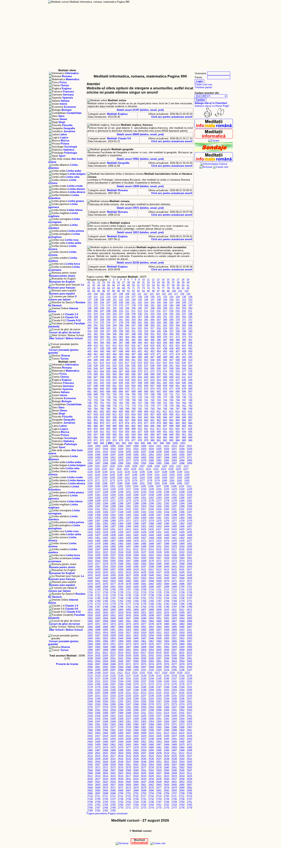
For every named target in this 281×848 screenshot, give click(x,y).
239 (89, 317)
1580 (120, 563)
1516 (166, 549)
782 (190, 405)
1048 (120, 454)
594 (184, 374)
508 (177, 360)
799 (190, 408)
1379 (189, 520)
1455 (128, 538)
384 (146, 339)
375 (89, 339)
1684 (166, 583)
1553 (128, 558)
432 (127, 348)
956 (108, 437)
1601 (174, 566)
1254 (90, 497)
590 (159, 374)
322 (184, 328)
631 (95, 383)
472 (165, 354)
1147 (127, 474)
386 (159, 339)
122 (102, 296)
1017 (97, 449)
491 (177, 357)
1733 (113, 595)
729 (177, 397)
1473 (158, 540)
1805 (128, 609)
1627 (158, 572)
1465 (97, 540)
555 (152, 368)
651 (114, 385)
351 (152, 334)
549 (114, 368)
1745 (97, 598)
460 (89, 354)
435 (146, 348)
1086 (90, 463)
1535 (97, 555)
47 (118, 285)
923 (114, 431)
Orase (176, 9)
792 (146, 408)
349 (140, 334)
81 (183, 288)
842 (140, 417)
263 (133, 319)
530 (102, 365)
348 (133, 334)
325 (95, 331)
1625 (143, 572)
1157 (97, 477)
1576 (90, 563)
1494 (105, 546)
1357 (128, 517)
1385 (128, 523)
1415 (143, 529)
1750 (135, 598)
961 (140, 437)
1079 (143, 460)
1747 (113, 598)
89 (118, 291)
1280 (181, 500)
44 (104, 285)
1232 (135, 492)
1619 (97, 572)
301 (159, 325)
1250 (166, 494)
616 (108, 380)
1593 (113, 566)
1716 (90, 592)
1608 (120, 569)
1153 (172, 474)
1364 (181, 517)
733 (95, 400)
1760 (105, 601)
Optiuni (188, 9)
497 (108, 360)
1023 (143, 449)
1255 (97, 497)
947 (159, 434)
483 (127, 357)
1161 (127, 477)
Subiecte (201, 9)
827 (152, 414)
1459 (158, 538)
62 (89, 288)
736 (114, 400)
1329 (128, 512)
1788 (105, 606)
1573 (174, 560)
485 (140, 357)
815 (184, 411)
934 (184, 431)
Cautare (147, 9)
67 (113, 288)
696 (184, 391)
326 (102, 331)
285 (165, 322)
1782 (166, 604)
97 (158, 291)
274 (95, 322)
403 (159, 342)
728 (171, 397)
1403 (158, 526)
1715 (189, 589)
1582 (135, 563)
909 (133, 428)
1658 (181, 578)
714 (190, 394)
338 (177, 331)
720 (121, 397)
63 (94, 288)
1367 (97, 520)
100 (174, 291)
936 (89, 434)
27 (123, 282)
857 (127, 420)
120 (89, 296)
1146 (119, 474)
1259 (128, 497)
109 (127, 294)
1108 (149, 466)
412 (108, 345)
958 (121, 437)
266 (152, 319)
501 (133, 360)
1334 (166, 512)
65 (104, 288)
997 (155, 443)
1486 (151, 543)
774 (140, 405)
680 (190, 388)
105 (102, 294)
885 (89, 426)
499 (121, 360)
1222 (166, 489)
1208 (166, 486)
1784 (181, 604)
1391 (174, 523)
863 (165, 420)
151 (177, 299)
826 (146, 414)
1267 (189, 497)
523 (165, 362)
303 (171, 325)
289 (190, 322)
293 (108, 325)
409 (89, 345)
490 (171, 357)
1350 (181, 515)
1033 (113, 451)
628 (184, 380)
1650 (120, 578)
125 (121, 296)
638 (140, 383)
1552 (120, 558)
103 (89, 294)
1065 (143, 457)
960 (133, 437)
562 (89, 371)
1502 (166, 546)
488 (159, 357)
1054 (166, 454)
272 (190, 319)
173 (102, 305)
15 (168, 279)
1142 (90, 474)
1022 (135, 449)
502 (140, 360)
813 (171, 411)
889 (114, 426)
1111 (171, 466)
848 (177, 417)
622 (146, 380)
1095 (158, 463)
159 (121, 302)
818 (95, 414)
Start (54, 9)
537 (146, 365)
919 (89, 431)
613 (89, 380)
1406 (181, 526)
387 (165, 339)
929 (152, 431)
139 (102, 299)
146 (146, 299)
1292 (166, 503)
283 (152, 322)
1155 (187, 474)
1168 (179, 477)
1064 (135, 457)
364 (127, 337)
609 (171, 377)
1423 (97, 532)
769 (108, 405)
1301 (128, 506)
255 (190, 317)
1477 (189, 540)
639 (146, 383)
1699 (174, 586)
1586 (166, 563)
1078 (135, 460)
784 (95, 408)
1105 (127, 466)
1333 (158, 512)
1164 (149, 477)
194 (127, 308)
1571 (158, 560)
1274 (135, 500)
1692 (120, 586)
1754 (166, 598)
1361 (158, 517)
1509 (113, 549)
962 (146, 437)
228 (127, 314)
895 (152, 426)
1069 (174, 457)
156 (102, 302)
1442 (135, 535)
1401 (143, 526)
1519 (189, 549)
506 (165, 360)
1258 (120, 497)
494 (89, 360)
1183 (187, 480)
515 (114, 362)
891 (127, 426)
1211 (189, 486)
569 (133, 371)
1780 (151, 604)
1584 (151, 563)
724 (146, 397)
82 (188, 288)
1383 (113, 523)
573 (159, 371)
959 (127, 437)
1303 (143, 506)
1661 (97, 581)
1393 (189, 523)
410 (95, 345)
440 (177, 348)
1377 (174, 520)
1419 (174, 529)
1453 (113, 538)
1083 (174, 460)
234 (165, 314)
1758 (90, 601)
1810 (166, 609)
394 (102, 342)
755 (127, 403)
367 (146, 337)
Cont (181, 5)
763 (177, 403)
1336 (181, 512)
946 (152, 434)
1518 (181, 549)
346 (121, 334)
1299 (113, 506)
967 (177, 437)
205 (89, 311)
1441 (128, 535)
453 (152, 351)
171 (89, 305)
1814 (90, 612)
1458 (151, 538)
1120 (133, 469)
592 (171, 374)
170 (190, 302)
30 (138, 282)
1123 (156, 469)
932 (171, 431)
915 (171, 428)
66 (108, 288)
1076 (120, 460)
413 (114, 345)
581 (102, 374)
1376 (166, 520)
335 (159, 331)
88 (113, 291)
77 (163, 288)
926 (133, 431)
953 (89, 437)
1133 (127, 471)
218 (171, 311)
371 (171, 337)
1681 (143, 583)
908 (127, 428)
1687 (189, 583)
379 (114, 339)
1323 (189, 509)
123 (108, 296)
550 (121, 368)
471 (159, 354)
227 (121, 314)
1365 (189, 517)
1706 (120, 589)
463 (108, 354)
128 (140, 296)
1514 (151, 549)
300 (152, 325)
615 (102, 380)
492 (184, 357)
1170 (90, 480)
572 (152, 371)
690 (146, 391)
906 (114, 428)
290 (89, 325)
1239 (189, 492)
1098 (181, 463)
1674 (90, 583)
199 (159, 308)
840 (127, 417)
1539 (128, 555)
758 (146, 403)
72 (138, 288)
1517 (174, 549)
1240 (90, 494)
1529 (158, 552)
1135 (142, 471)
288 (184, 322)
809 (146, 411)
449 (127, 351)
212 (133, 311)
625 (165, 380)
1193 (157, 483)
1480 (105, 543)
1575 (189, 560)
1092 (135, 463)
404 (165, 342)
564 (102, 371)
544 (190, 365)
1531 (174, 552)
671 (133, 388)
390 (184, 339)
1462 (181, 538)
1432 (166, 532)
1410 (105, 529)
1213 (97, 489)
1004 (105, 446)
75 (153, 288)
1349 (174, 515)
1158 (105, 477)
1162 (134, 477)
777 (159, 405)
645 (184, 383)
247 (140, 317)
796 (171, 408)
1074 (105, 460)
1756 (181, 598)
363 (121, 337)
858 (133, 420)
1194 (164, 483)
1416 (151, 529)
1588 (181, 563)
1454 (120, 538)
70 (128, 288)
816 (190, 411)
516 (120, 362)
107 (114, 294)
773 (133, 405)
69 (123, 288)
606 (152, 377)
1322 (181, 509)
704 (127, 394)
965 (165, 437)
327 (108, 331)
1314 (120, 509)
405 (171, 342)
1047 (113, 454)
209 (114, 311)
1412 (120, 529)
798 (184, 408)
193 (121, 308)
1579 (113, 563)
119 (188, 294)
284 (159, 322)
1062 (120, 457)
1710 (151, 589)
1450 (90, 538)
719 (114, 397)
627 (177, 380)
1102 (105, 466)
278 (121, 322)
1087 (97, 463)
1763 (128, 601)
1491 (189, 543)
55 (158, 285)
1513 (143, 549)
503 (146, 360)
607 (159, 377)
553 (140, 368)
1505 (189, 546)
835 (95, 417)
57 (168, 285)
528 (89, 365)
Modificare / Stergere (87, 9)
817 (89, 414)
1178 (149, 480)
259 (108, 319)
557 (165, 368)
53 (148, 285)
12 (153, 279)
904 (102, 428)
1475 (174, 540)
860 (146, 420)
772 (127, 405)
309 (102, 328)
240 (95, 317)
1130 (105, 471)
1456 (135, 538)
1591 (97, 566)
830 (171, 414)
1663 (113, 581)
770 (114, 405)
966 (171, 437)
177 (127, 305)
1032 (105, 451)
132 (165, 296)
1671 (174, 581)
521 (152, 362)
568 (127, 371)
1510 (120, 549)
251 (165, 317)
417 (139, 345)
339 (184, 331)
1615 (174, 569)
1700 (181, 586)
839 (121, 417)
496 (102, 360)
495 (95, 360)
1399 (128, 526)
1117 (111, 469)
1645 (189, 575)
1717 (97, 592)
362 (114, 337)
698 (89, 394)
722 (133, 397)
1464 (90, 540)
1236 (166, 492)
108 (121, 294)
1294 (181, 503)
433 (133, 348)
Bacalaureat (130, 5)
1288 (135, 503)
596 (89, 377)
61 (188, 285)
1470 (135, 540)
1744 (90, 598)
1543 (158, 555)
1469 (128, 540)
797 (177, 408)
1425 (113, 532)
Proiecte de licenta (67, 664)
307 (89, 328)
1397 (113, 526)
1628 (166, 572)
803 (108, 411)
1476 (181, 540)
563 (95, 371)
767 (95, 405)
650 (108, 385)
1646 (90, 578)
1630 (181, 572)
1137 (157, 471)
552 (133, 368)
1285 (113, 503)
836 (102, 417)
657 (152, 385)
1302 (135, 506)
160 (127, 302)
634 (114, 383)
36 (168, 282)
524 (171, 362)
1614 (166, 569)
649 (102, 385)
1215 (113, 489)
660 (171, 385)
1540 (135, 555)
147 (152, 299)
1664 (120, 581)
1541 (143, 555)
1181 (172, 480)
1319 (158, 509)
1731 (97, 595)
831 (177, 414)
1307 (174, 506)
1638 (135, 575)
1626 (151, 572)
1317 (143, 509)
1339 (97, 515)
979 (146, 440)
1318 (151, 509)
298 (140, 325)
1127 (185, 469)
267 (159, 319)
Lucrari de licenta (89, 5)
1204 (135, 486)
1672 (181, 581)
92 (133, 291)
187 (190, 305)
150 (171, 299)
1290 (151, 503)
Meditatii (55, 5)
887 (102, 426)
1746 (105, 598)
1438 (105, 535)
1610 (135, 569)
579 (89, 374)
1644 (181, 575)
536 (140, 365)
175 (114, 305)
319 (165, 328)
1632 (90, 575)
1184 (90, 483)
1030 (90, 451)
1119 (126, 469)
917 (184, 428)
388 (171, 339)
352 (159, 334)
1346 (151, 515)
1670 (166, 581)
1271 (113, 500)
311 (114, 328)
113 (151, 294)
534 (127, 365)
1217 (128, 489)
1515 (158, 549)
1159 (112, 477)
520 (146, 362)
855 (114, 420)
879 (159, 423)
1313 (112, 509)
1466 (105, 540)
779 (171, 405)
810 (152, 411)
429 (108, 348)
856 (121, 420)
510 (190, 360)
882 (177, 423)
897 (165, 426)
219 (177, 311)
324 (89, 331)
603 (133, 377)
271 (184, 319)
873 (121, 423)
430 (114, 348)
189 (95, 308)
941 (121, 434)
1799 (189, 606)
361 (108, 337)
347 (127, 334)
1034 (120, 451)
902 (89, 428)
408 (190, 342)
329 (121, 331)
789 (127, 408)
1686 (181, 583)
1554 (135, 558)
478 (95, 357)
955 (102, 437)
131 (159, 296)
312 (120, 328)
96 (153, 291)
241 (102, 317)
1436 (90, 535)
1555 (143, 558)
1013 (174, 446)
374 (190, 337)
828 (159, 414)
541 (171, 365)
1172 (105, 480)
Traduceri (112, 5)
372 (177, 337)
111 (139, 294)
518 (133, 362)
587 (140, 374)
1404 (166, 526)
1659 (189, 578)
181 (152, 305)
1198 (90, 486)
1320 (166, 509)
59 (178, 285)
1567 (128, 560)
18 (183, 279)
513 (102, 362)
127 (133, 296)
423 (177, 345)
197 (146, 308)
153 (190, 299)
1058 (90, 457)
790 (133, 408)
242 (108, 317)
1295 (189, 503)
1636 (120, 575)
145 (140, 299)
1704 (105, 589)
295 (121, 325)
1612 (151, 569)
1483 (128, 543)
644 (177, 383)
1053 (158, 454)
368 (152, 337)
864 (171, 420)
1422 (90, 532)
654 (133, 385)
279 (127, 322)
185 (177, 305)
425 (190, 345)
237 (184, 314)
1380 (90, 523)
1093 (143, 463)
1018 (105, 449)
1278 (166, 500)
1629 (174, 572)
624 (159, 380)
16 (173, 279)
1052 (151, 454)
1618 (90, 572)
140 (108, 299)
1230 (120, 492)
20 (89, 282)
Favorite (108, 9)
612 (190, 377)
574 (165, 371)
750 (95, 403)
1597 (143, 566)
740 (140, 400)
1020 (120, 449)
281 (140, 322)
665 (95, 388)
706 (140, 394)
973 (108, 440)
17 (178, 279)
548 (108, 368)
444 (95, 351)
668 (114, 388)
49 (128, 285)
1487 (158, 543)
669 (121, 388)
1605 (97, 569)
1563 (97, 560)
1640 (151, 575)
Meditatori (121, 9)
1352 (90, 517)
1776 (120, 604)
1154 (179, 474)
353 (165, 334)
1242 (105, 494)
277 (114, 322)
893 (140, 426)
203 (184, 308)
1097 (174, 463)
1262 (151, 497)
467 (133, 354)
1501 (158, 546)
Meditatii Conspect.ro (202, 5)
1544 (166, 555)
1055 (174, 454)
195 (133, 308)
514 (108, 362)
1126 (178, 469)
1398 (120, 526)
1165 (157, 477)
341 (89, 334)
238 (190, 314)
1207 (158, 486)
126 (127, 296)
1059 (97, 457)
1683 (158, 583)
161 (133, 302)
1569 (143, 560)
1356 (120, 517)
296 (127, 325)
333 (146, 331)
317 (152, 328)
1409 (97, 529)
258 (102, 319)
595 (190, 374)
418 (146, 345)
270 (177, 319)
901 (190, 426)
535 (133, 365)
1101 (97, 466)
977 (133, 440)
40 (188, 282)
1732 (105, 595)
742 (152, 400)
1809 (158, 609)
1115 (97, 469)
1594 (120, 566)
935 (190, 431)
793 (152, 408)
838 (114, 417)
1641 (158, 575)
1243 (113, 494)
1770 (181, 601)
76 (158, 288)
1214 (105, 489)
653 (127, 385)
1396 (105, 526)
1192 (149, 483)
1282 (90, 503)
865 (177, 420)
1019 (113, 449)
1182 (179, 480)
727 (165, 397)
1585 (158, 563)
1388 (151, 523)
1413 (128, 529)
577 (184, 371)
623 (152, 380)
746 (177, 400)
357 (190, 334)
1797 (174, 606)
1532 (181, 552)
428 (102, 348)
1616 (181, 569)
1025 (158, 449)
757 (140, 403)
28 (128, 282)
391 (190, 339)
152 (184, 299)
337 (171, 331)
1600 (166, 566)
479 (102, 357)
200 (165, 308)
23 (104, 282)
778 (165, 405)
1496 (120, 546)
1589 (189, 563)
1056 (181, 454)
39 (183, 282)
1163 (142, 477)
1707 (128, 589)
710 (165, 394)
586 (133, 374)
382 (133, 339)
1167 (172, 477)
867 (190, 420)
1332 (151, 512)
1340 (105, 515)
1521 (97, 552)
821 (114, 414)
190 (102, 308)
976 (127, 440)
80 (178, 288)
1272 (120, 500)
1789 (113, 606)
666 (102, 388)
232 (152, 314)
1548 (90, 558)
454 (159, 351)
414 (120, 345)
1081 (158, 460)
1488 (166, 543)
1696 (151, 586)
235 (171, 314)
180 (146, 305)
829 (165, 414)
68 (118, 288)
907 (121, 428)
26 (118, 282)
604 (140, 377)
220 (184, 311)
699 (95, 394)
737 (121, 400)
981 (159, 440)
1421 (189, 529)
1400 (135, 526)
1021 (128, 449)
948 (165, 434)
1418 (166, 529)
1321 (174, 509)
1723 (143, 592)
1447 (174, 535)
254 (184, 317)
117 (176, 294)
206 (95, 311)
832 (184, 414)
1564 (105, 560)
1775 (113, 604)
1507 (97, 549)
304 (177, 325)
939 (108, 434)
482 (121, 357)
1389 (158, 523)
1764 (135, 601)
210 (121, 311)
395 (108, 342)
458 (184, 351)
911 (146, 428)
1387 (143, 523)
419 (152, 345)
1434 (181, 532)
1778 (135, 604)
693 (165, 391)
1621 (113, 572)
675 (159, 388)
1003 (97, 446)
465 (121, 354)
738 (127, 400)
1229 (113, 492)
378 (108, 339)
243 (114, 317)
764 (184, 403)
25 (113, 282)
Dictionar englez (153, 5)
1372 (135, 520)
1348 (166, 515)
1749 (128, 598)
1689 (97, 586)
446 (108, 351)
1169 (187, 477)
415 (127, 345)
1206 (150, 486)
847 (171, 417)
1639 (143, 575)
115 (163, 294)
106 (108, 294)
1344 (135, 515)
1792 (135, 606)
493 (190, 357)
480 (108, 357)
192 (114, 308)
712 (177, 394)
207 (102, 311)
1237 (174, 492)
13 (158, 279)
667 (108, 388)
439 (171, 348)
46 (113, 285)
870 (102, 423)
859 (140, 420)
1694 (135, 586)
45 (108, 285)
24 (108, 282)
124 (114, 296)
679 (184, 388)
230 (140, 314)
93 (138, 291)
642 (165, 383)
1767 (158, 601)
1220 (151, 489)
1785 (189, 604)
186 (184, 305)
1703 (97, 589)
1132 (119, 471)
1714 (181, 589)
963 (152, 437)
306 (190, 325)
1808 (151, 609)
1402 (151, 526)
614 (95, 380)
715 (89, 397)
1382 (105, 523)
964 (159, 437)
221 (190, 311)
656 (146, 385)
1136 (149, 471)
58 (173, 285)
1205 (143, 486)
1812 (181, 609)
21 (94, 282)
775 (146, 405)
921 (102, 431)
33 (153, 282)
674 (152, 388)
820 (108, 414)
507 (171, 360)
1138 (164, 471)
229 (133, 314)
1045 (97, 454)
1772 (90, 604)
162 (140, 302)
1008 (135, 446)
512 (95, 362)
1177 (142, 480)
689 (140, 391)
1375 (158, 520)
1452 (105, 538)
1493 (97, 546)
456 (171, 351)
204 (190, 308)
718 (108, 397)
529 (95, 365)
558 (171, 368)
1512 (135, 549)
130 (152, 296)
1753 (158, 598)
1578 (105, 563)
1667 (143, 581)
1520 (90, 552)
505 (159, 360)
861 (152, 420)
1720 (120, 592)
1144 (105, 474)
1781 (158, 604)
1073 (97, 460)
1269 (97, 500)
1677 (113, 583)
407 (184, 342)
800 (89, 411)
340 (190, 331)
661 (177, 385)
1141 (187, 471)
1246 (135, 494)
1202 (120, 486)
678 (177, 388)
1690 (105, 586)
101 (180, 291)
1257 (113, 497)
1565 (113, 560)
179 (140, 305)
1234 (151, 492)
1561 (189, 558)
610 (177, 377)
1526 (135, 552)
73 (143, 288)
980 (152, 440)
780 (177, 405)
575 (171, 371)
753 (114, 403)
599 (108, 377)
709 (159, 394)
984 (177, 440)
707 (146, 394)
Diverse (214, 9)
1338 (90, 515)
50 (133, 285)
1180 (164, 480)
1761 (113, 601)
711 (171, 394)
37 (173, 282)
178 (133, 305)
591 (165, 374)
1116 (104, 469)
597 (95, 377)
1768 (166, 601)
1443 (143, 535)
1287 (128, 503)
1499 (143, 546)
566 (114, 371)
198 (152, 308)
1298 (105, 506)
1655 (158, 578)
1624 (135, 572)
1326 (105, 512)
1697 (158, 586)
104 (95, 294)
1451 (97, 538)
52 (143, 285)
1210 (181, 486)
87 (108, 291)
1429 (143, 532)
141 (114, 299)
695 (177, 391)
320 (171, 328)
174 (108, 305)
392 (89, 342)
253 (177, 317)
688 (133, 391)
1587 (174, 563)
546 (95, 368)
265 (146, 319)
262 (127, 319)
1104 (119, 466)
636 (127, 383)
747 (184, 400)
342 (95, 334)
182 (159, 305)
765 (190, 403)
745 (171, 400)
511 (89, 362)
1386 (135, 523)
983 (171, 440)
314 (133, 328)
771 (121, 405)
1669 (158, 581)
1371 (128, 520)
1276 (151, 500)
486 (146, 357)
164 (152, 302)
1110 (164, 466)
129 (146, 296)
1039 (158, 451)
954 (95, 437)
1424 (105, 532)
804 (114, 411)
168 (177, 302)
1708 (135, 589)
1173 (112, 480)
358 (89, 337)
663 (190, 385)
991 (117, 443)
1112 (178, 466)
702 (114, 394)
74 (148, 288)
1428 (135, 532)
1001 (182, 443)
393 (95, 342)
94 (143, 291)
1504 (181, 546)
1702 (90, 589)
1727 (174, 592)
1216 (120, 489)
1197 (187, 483)
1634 (105, 575)
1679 (128, 583)
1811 (174, 609)
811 (158, 411)
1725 (158, 592)
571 (146, 371)
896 (159, 426)
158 (114, 302)
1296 (90, 506)
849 (184, 417)
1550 (105, 558)
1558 (166, 558)
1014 (181, 446)
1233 (143, 492)
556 (159, 368)
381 (127, 339)
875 (133, 423)
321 (177, 328)
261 (121, 319)
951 (184, 434)
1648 (105, 578)
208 (108, 311)
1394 (90, 526)
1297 (97, 506)
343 (102, 334)
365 (133, 337)
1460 (166, 538)
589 (152, 374)
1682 (151, 583)
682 (95, 391)
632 (102, 383)
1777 (128, 604)
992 (124, 443)
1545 (174, 555)
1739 (158, 595)
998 (162, 443)
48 (123, 285)
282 (146, 322)
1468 (120, 540)
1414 (135, 529)
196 (140, 308)
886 (95, 426)
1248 (151, 494)
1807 (143, 609)
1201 (112, 486)
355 (177, 334)
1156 (90, 477)
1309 (189, 506)
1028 (181, 449)
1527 (143, 552)
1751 (143, 598)
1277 (158, 500)
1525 (128, 552)
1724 (151, 592)
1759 (97, 601)
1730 (90, 595)
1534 (90, 555)
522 (158, 362)
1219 (143, 489)
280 (133, 322)
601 (121, 377)
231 (146, 314)
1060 (105, 457)
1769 (174, 601)
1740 (166, 595)
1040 (166, 451)
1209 (173, 486)
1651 (128, 578)
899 (177, 426)
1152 (164, 474)
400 (140, 342)
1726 (166, 592)
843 (146, 417)
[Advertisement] (140, 40)
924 (121, 431)
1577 (97, 563)
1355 (113, 517)
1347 (158, 515)
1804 (120, 609)
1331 (143, 512)
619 (127, 380)
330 (127, 331)
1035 (128, 451)
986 (190, 440)
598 (102, 377)
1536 (105, 555)
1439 (113, 535)
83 (89, 291)
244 (121, 317)
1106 (134, 466)
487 (152, 357)
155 (95, 302)
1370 (120, 520)
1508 (105, 549)
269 (171, 319)
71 (133, 288)
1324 (90, 512)
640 (152, 383)
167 (171, 302)
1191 (142, 483)
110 (133, 294)
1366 (90, 520)
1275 (143, 500)
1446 (166, 535)
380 (121, 339)
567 (121, 371)
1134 (134, 471)
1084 (181, 460)
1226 (90, 492)
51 (138, 285)
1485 (143, 543)
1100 (90, 466)
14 (163, 279)
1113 (186, 466)
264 (140, 319)
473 (171, 354)
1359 (143, 517)
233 (159, 314)
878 (152, 423)
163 (146, 302)
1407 (189, 526)
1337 (189, 512)
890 (121, 426)
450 (133, 351)
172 (95, 305)
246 (133, 317)
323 (190, 328)
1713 (174, 589)
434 (140, 348)
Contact (226, 5)
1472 (151, 540)
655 (140, 385)
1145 (112, 474)
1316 (135, 509)
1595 (128, 566)
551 (127, 368)
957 (114, 437)
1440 (120, 535)
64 (99, 288)
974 (114, 440)
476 (190, 354)
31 (143, 282)
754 (121, 403)
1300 (120, 506)
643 (171, 383)
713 (184, 394)
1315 (128, 509)
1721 (128, 592)
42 (94, 285)
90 (123, 291)
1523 (113, 552)
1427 (128, 532)
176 (121, 305)
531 (108, 365)
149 (165, 299)
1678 (120, 583)
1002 (90, 446)
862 (159, 420)
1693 (128, 586)
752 (108, 403)
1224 (181, 489)
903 (95, 428)
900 (184, 426)
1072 (90, 460)
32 (148, 282)
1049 (128, 454)
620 (133, 380)
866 (184, 420)
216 (158, 311)
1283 (97, 503)
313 (127, 328)
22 (99, 282)
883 (184, 423)
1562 (90, 560)
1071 (189, 457)
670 (127, 388)
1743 (189, 595)
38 (178, 282)
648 (95, 385)
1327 (113, 512)
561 (190, 368)
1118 (119, 469)
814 (177, 411)
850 (190, 417)
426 (89, 348)
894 (146, 426)
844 (152, 417)
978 (140, 440)
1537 (113, 555)
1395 (97, 526)
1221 (158, 489)
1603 (189, 566)
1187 (112, 483)
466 (127, 354)
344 (108, 334)
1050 (135, 454)
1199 (97, 486)
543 (184, 365)
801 (95, 411)
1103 (112, 466)
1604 (90, 569)
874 (127, 423)
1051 (143, 454)
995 (143, 443)
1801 (97, 609)
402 (152, 342)
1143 (97, 474)
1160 (119, 477)
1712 (166, 589)
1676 (105, 583)
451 (140, 351)
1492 (90, 546)
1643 (174, 575)
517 (127, 362)
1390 (166, 523)
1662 (105, 581)
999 (168, 443)
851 (89, 420)
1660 (90, 581)
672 (140, 388)
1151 (157, 474)
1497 (128, 546)
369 (159, 337)
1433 (174, 532)
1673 (189, 581)
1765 (143, 601)
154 (89, 302)
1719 (113, 592)
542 (177, 365)
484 (133, 357)
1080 (151, 460)
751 (102, 403)
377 (102, 339)
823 (127, 414)
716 (95, 397)
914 (165, 428)
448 (121, 351)
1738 (151, 595)
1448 (181, 535)
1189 (127, 483)
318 (158, 328)
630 (89, 383)
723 (140, 397)
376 (95, 339)
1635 (113, 575)
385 (152, 339)
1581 (128, 563)
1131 (112, 471)
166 (165, 302)
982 (165, 440)
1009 (143, 446)
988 (95, 443)
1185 (97, 483)
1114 (90, 469)
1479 (97, 543)
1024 (151, 449)
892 (133, 426)
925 (127, 431)
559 (177, 368)
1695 (143, 586)
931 (165, 431)
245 (127, 317)
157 (108, 302)
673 (146, 388)
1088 (105, 463)
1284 (105, 503)
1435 (189, 532)
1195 (172, 483)
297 (133, 325)
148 (159, 299)
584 (121, 374)
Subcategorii (161, 9)
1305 (158, 506)
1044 (90, 454)
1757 (189, 598)
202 (177, 308)
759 (152, 403)
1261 (143, 497)
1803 (113, 609)
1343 (128, 515)
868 (89, 423)
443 (89, 351)
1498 (135, 546)
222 (89, 314)
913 (158, 428)
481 (114, 357)
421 (165, 345)
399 (133, 342)
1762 (120, 601)
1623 (128, 572)
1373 (143, 520)
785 (102, 408)
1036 (135, 451)
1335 (174, 512)
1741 (174, 595)
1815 (97, 612)
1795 (158, 606)
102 (186, 291)
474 (177, 354)
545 (89, 368)
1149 (142, 474)
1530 (166, 552)
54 (153, 285)
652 (121, 385)
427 (95, 348)
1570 (151, 560)
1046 (105, 454)
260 (114, 319)
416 (133, 345)
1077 (128, 460)
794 (159, 408)
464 (114, 354)
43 (99, 285)
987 (89, 443)
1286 (120, 503)
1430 (151, 532)
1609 (128, 569)
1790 (120, 606)
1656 (166, 578)
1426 (120, 532)
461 (95, 354)
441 (184, 348)
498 (114, 360)
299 (146, 325)
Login (171, 5)
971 (95, 440)
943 (133, 434)
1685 (174, 583)
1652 (135, 578)
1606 (105, 569)
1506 (90, 549)
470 (152, 354)
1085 (189, 460)
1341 (113, 515)
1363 (174, 517)
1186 (105, 483)
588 (146, 374)
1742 (181, 595)
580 (95, 374)
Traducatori (134, 9)
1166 (164, 477)
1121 (141, 469)
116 (170, 294)
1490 (181, 543)
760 (159, 403)
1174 (119, 480)
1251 (174, 494)
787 (114, 408)
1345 (143, 515)
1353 (97, 517)
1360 (151, 517)
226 (114, 314)
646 (190, 383)
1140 (179, 471)
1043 (189, 451)
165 (159, 302)
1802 (105, 609)
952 (190, 434)
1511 (128, 549)
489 (165, 357)
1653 (143, 578)
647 (89, 385)
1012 (166, 446)
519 (139, 362)
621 (140, 380)
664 (89, 388)
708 (152, 394)
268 (165, 319)
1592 (105, 566)
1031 (97, 451)
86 (104, 291)
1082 (166, 460)
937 (95, 434)
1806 (135, 609)
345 (114, 334)
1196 (179, 483)
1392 (181, 523)
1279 (174, 500)
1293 (174, 503)
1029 (189, 449)
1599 (158, 566)
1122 (148, 469)
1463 (189, 538)
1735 (128, 595)
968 (184, 437)
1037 (143, 451)
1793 (143, 606)
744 (165, 400)
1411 (113, 529)
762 (171, 403)
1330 (135, 512)
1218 (135, 489)
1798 (181, 606)
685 (114, 391)
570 (140, 371)
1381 (97, 523)
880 (165, 423)
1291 (158, 503)
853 (102, 420)
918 (190, 428)
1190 (134, 483)
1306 (166, 506)
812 (165, 411)
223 (95, 314)
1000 (175, 443)
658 (159, 385)
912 (152, 428)
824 (133, 414)
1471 (143, 540)
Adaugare (66, 9)
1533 (189, 552)
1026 (166, 449)
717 (102, 397)
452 (146, 351)
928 (146, 431)
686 (121, 391)
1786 (90, 606)
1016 (90, 449)
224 (102, 314)
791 (140, 408)
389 (177, 339)
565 (108, 371)
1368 (105, 520)
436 (152, 348)
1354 (105, 517)
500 (127, 360)
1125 (170, 469)
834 (89, 417)
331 (133, 331)
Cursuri (68, 5)
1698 (166, 586)
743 (159, 400)
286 (171, 322)
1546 (181, 555)
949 (171, 434)
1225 (189, 489)
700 (102, 394)
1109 (157, 466)
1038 (151, 451)
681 (89, 391)
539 (159, 365)
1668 (151, 581)
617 (114, 380)
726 (159, 397)
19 (188, 279)
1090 (120, 463)
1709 (143, 589)
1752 (151, 598)
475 (184, 354)
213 (139, 311)
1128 (90, 471)
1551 (113, 558)
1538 (120, 555)
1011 (158, 446)
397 (121, 342)
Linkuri (227, 9)
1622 (120, 572)
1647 (97, 578)
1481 (113, 543)
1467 (113, 540)
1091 (128, 463)
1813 (189, 609)
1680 (135, 583)
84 (94, 291)
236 (177, 314)
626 (171, 380)
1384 (120, 523)
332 (140, 331)
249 (152, 317)
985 (184, 440)
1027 (174, 449)
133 (171, 296)
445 (102, 351)
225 (108, 314)
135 (184, 296)
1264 (166, 497)
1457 (143, 538)
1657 (174, 578)
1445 (158, 535)
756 (133, 403)
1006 (120, 446)
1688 (90, 586)
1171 (97, 480)
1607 (113, 569)
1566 (120, 560)
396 (114, 342)
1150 (149, 474)
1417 (158, 529)
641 (159, 383)
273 (89, 322)
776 (152, 405)
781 (184, 405)
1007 (128, 446)
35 (163, 282)
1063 (128, 457)
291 (95, 325)
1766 (151, 601)
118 (182, 294)
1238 (181, 492)
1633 (97, 575)
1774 (105, 604)
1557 (158, 558)
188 (89, 308)
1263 (158, 497)
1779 (143, 604)
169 (184, 302)
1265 (174, 497)
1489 (174, 543)
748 (190, 400)
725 (152, 397)
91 (128, 291)
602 (127, 377)
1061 (113, 457)
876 (140, 423)
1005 (113, 446)
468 (140, 354)
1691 (113, 586)
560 (184, 368)
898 (171, 426)
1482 (120, 543)
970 (89, 440)
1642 (166, 575)
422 (171, 345)
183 (165, 305)
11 (148, 279)
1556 (151, 558)
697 (190, 391)
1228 (105, 492)
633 (108, 383)
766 (89, 405)
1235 (158, 492)
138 (95, 299)
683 (102, 391)
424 (184, 345)
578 (190, 371)
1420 (181, 529)
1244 (120, 494)
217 (165, 311)
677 (171, 388)
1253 (189, 494)
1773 (97, 604)
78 (168, 288)
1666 (135, 581)
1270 (105, 500)
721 (127, 397)
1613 (158, 569)
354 (171, 334)
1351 (189, 515)
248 (146, 317)
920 (95, 431)
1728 (181, 592)
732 (89, 400)
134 (177, 296)
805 (121, 411)
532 (114, 365)
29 (133, 282)
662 (184, 385)
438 (165, 348)
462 (102, 354)
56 (163, 285)
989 (102, 443)
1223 (174, 489)
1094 (151, 463)
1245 (128, 494)
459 (190, 351)
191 (108, 308)
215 (152, 311)
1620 (105, 572)
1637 (128, 575)
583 (114, 374)
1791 (128, 606)
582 (108, 374)
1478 (90, 543)
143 (127, 299)
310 (108, 328)
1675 (97, 583)
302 (165, 325)
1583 (143, 563)
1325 (97, 512)
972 (102, 440)
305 (184, 325)
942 (127, 434)
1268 (90, 500)
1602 (181, 566)
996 (149, 443)
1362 (166, 517)
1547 (189, 555)
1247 (143, 494)
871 (108, 423)
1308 (181, 506)
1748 (120, 598)
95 (148, 291)
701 (108, 394)
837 (108, 417)
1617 (189, 569)
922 (108, 431)
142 (121, 299)
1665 (128, 581)
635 (121, 383)
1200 (105, 486)
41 (89, 285)
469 (146, 354)
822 (121, 414)
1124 (163, 469)
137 (89, 299)
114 (157, 294)
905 (108, 428)
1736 (135, 595)
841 (133, 417)
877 (146, 423)
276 (108, 322)
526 (184, 362)
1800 (90, 609)
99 (168, 291)
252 (171, 317)
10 (143, 279)
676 (165, 388)
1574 (181, 560)
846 (165, 417)
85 (99, 291)
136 (190, 296)
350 (146, 334)
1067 (158, 457)
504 (152, 360)
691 (152, 391)
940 (114, 434)
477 (89, 357)
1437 (97, 535)
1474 (166, 540)
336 (165, 331)
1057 (189, 454)
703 (121, 394)
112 (145, 294)
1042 (181, 451)
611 (184, 377)
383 (140, 339)
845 (159, 417)
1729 (189, 592)
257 (95, 319)
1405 (174, 526)
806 (127, 411)
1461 (174, 538)
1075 (113, 460)
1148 (134, 474)
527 (190, 362)
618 (121, 380)
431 (121, 348)
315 (139, 328)
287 (177, 322)
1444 (151, 535)
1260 (135, 497)
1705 (113, 589)
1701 (189, 586)
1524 (120, 552)
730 (184, 397)
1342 (120, 515)
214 (146, 311)
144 (133, 299)
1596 (135, 566)
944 (140, 434)
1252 (181, 494)
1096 (166, 463)
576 (177, 371)
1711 (158, 589)
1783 (174, 604)
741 (146, 400)
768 (102, 405)
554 (146, 368)
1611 (143, 569)
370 (165, 337)
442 (190, 348)
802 (102, 411)
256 (89, 319)
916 (177, 428)
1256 (105, 497)
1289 (143, 503)
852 (95, 420)
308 (95, 328)
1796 (166, 606)
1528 (151, 552)
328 (114, 331)
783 (89, 408)
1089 (113, 463)
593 (177, 374)
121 (95, 296)
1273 (128, 500)
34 (158, 282)
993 (130, 443)
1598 (151, 566)
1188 (119, 483)
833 (190, 414)
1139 (172, 471)
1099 (189, 463)
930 (159, 431)
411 (102, 345)
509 (184, 360)
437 (159, 348)
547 (102, 368)
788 (121, 408)
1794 (151, 606)
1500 (151, 546)
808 (140, 411)
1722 (135, 592)
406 (177, 342)
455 (165, 351)
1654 (151, 578)
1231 (128, 492)
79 (173, 288)
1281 (189, 500)
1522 (105, 552)
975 (121, 440)
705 (133, 394)
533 (121, 365)
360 (102, 337)
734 (102, 400)
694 (171, 391)
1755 (174, 598)
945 (146, 434)
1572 (166, 560)
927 (140, 431)
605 (146, 377)
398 (127, 342)
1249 (158, 494)
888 (108, 426)
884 (190, 423)
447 (114, 351)
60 (183, 285)
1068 (166, 457)
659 (165, 385)
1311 (97, 509)
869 (95, 423)
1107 (142, 466)
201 (171, 308)
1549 (97, 558)
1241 (97, 494)
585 (127, 374)
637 (133, 383)
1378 (181, 520)
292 (102, 325)
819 (102, 414)
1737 (143, 595)
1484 (135, 543)
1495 (113, 546)
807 (133, 411)
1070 (181, 457)
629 (190, 380)
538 (152, 365)
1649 (113, 578)
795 (165, 408)
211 (127, 311)
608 (165, 377)
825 (140, 414)
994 (136, 443)
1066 (151, 457)
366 (140, 337)
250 (159, 317)
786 (108, 408)
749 (89, 403)
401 (146, 342)
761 (165, 403)
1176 (134, 480)
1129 (97, 471)
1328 (120, 512)
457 (177, 351)
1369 (113, 520)
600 (114, 377)
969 (190, 437)
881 (171, 423)
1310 (90, 509)
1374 (151, 520)
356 (184, 334)
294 (114, 325)
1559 (174, 558)
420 (158, 345)
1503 (174, 546)
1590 (90, 566)
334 (152, 331)
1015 (189, 446)
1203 (127, 486)
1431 (158, 532)
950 (177, 434)
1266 (181, 497)
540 (165, 365)
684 (108, 391)
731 (190, 397)
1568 (135, 560)
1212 (90, 489)
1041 (174, 451)
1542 (151, 555)
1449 (189, 535)
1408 (90, 529)
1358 (135, 517)
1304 (151, 506)
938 (102, 434)
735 (108, 400)
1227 (97, 492)
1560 (181, 558)
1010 (151, 446)
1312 (105, 509)
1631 (189, 572)
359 (95, 337)
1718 (105, 592)
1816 (105, 612)
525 (177, 362)
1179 (157, 480)
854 (108, 420)
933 (177, 431)
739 (133, 400)
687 (127, 391)
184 (171, 305)
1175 (127, 480)
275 (102, 322)
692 (159, 391)
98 (163, 291)
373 (184, 337)
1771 (189, 601)
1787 (97, 606)
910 (140, 428)
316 (146, 328)
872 (114, 423)
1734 (120, 595)
